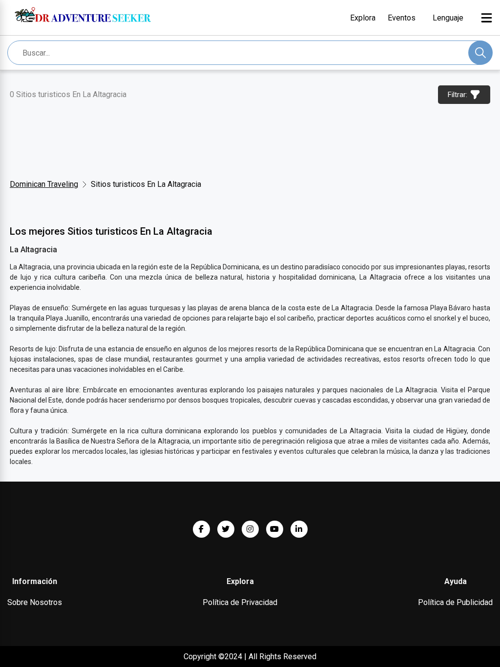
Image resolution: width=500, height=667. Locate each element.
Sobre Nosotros (34, 602)
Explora (362, 17)
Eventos (402, 17)
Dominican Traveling (44, 184)
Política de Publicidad (455, 602)
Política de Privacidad (240, 602)
